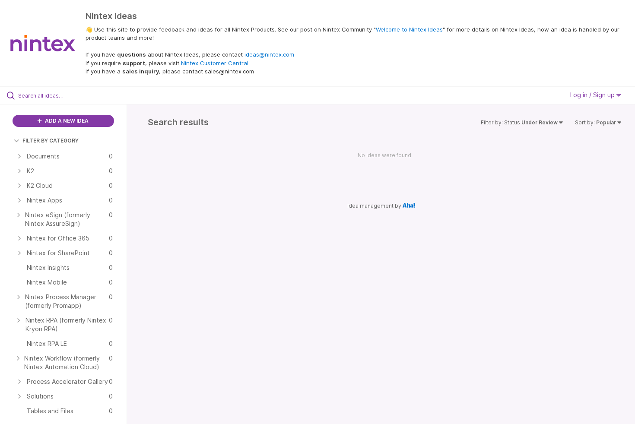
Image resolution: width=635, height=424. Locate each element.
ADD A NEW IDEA (66, 120)
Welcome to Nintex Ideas (409, 29)
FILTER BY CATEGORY (50, 140)
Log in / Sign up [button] (593, 94)
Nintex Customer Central (214, 63)
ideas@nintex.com (269, 54)
